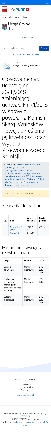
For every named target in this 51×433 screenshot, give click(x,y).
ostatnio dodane (26, 37)
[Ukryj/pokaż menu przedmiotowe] (3, 2)
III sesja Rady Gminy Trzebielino (20, 170)
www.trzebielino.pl (25, 395)
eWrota (16, 62)
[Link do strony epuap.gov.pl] (20, 9)
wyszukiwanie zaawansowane (26, 54)
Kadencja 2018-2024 (16, 167)
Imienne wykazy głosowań (28, 164)
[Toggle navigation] (47, 2)
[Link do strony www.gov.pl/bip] (6, 9)
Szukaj (44, 48)
